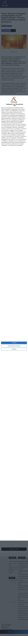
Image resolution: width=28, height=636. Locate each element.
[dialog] (14, 318)
